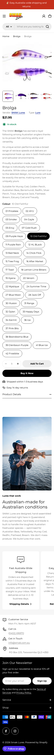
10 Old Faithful (38, 236)
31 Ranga (29, 303)
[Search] (47, 26)
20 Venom (28, 278)
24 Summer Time (36, 286)
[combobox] (27, 26)
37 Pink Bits (12, 328)
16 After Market (34, 261)
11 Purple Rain (13, 244)
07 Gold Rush (29, 227)
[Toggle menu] (4, 16)
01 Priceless (12, 211)
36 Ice (27, 320)
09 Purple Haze (14, 236)
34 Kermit (11, 320)
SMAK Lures (18, 112)
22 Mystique (12, 286)
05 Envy (10, 227)
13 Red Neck (12, 253)
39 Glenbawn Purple (17, 345)
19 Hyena (10, 278)
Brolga (16, 36)
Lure (37, 112)
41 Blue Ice (42, 345)
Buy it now (27, 373)
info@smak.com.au (19, 642)
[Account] (44, 16)
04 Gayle (29, 219)
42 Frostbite (12, 353)
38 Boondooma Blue (17, 336)
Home (5, 36)
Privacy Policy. (24, 692)
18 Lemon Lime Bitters (33, 269)
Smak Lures (17, 742)
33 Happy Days (31, 311)
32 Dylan (10, 311)
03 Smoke (11, 219)
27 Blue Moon (13, 294)
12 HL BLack (35, 244)
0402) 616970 (16, 633)
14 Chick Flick (33, 253)
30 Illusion (11, 303)
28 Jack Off (34, 294)
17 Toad (10, 269)
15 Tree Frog (12, 261)
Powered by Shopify (36, 742)
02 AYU (30, 211)
